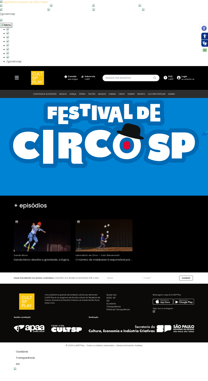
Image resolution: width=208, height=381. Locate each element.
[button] (204, 28)
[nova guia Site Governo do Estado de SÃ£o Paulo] (24, 2)
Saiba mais (50, 303)
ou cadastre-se (188, 77)
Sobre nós (111, 294)
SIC (108, 300)
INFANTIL (141, 94)
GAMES (171, 94)
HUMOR (131, 94)
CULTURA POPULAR (156, 94)
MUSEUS (102, 94)
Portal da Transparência (118, 309)
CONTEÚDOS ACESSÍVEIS (45, 94)
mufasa (138, 345)
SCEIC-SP (111, 297)
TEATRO (91, 94)
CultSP (90, 77)
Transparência (113, 306)
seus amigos (73, 77)
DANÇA (73, 94)
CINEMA (112, 94)
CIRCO (122, 94)
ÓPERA (82, 94)
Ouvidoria (111, 303)
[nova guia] (13, 20)
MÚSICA (63, 94)
